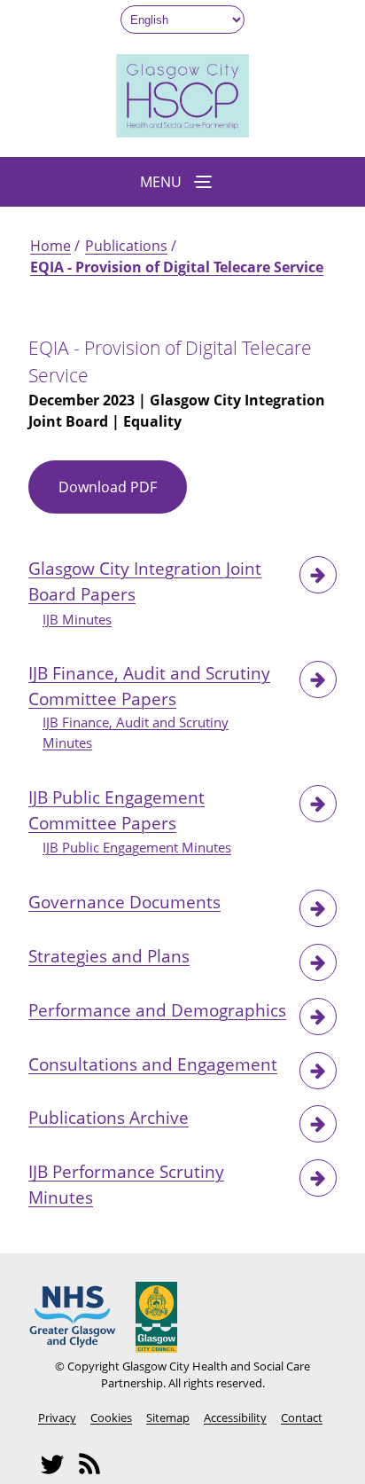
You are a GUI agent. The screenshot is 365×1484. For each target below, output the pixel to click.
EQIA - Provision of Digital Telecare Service (176, 267)
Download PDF (122, 495)
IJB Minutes (77, 619)
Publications (126, 245)
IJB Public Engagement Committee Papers (116, 810)
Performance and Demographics (157, 1010)
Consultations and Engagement (152, 1064)
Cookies (111, 1417)
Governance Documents (124, 902)
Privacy (57, 1417)
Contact (301, 1417)
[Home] (182, 132)
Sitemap (168, 1417)
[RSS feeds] (94, 1472)
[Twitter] (57, 1472)
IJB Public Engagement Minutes (137, 847)
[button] (182, 181)
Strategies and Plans (109, 956)
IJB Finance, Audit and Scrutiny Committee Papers (149, 686)
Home (50, 245)
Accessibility (235, 1417)
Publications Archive (108, 1117)
